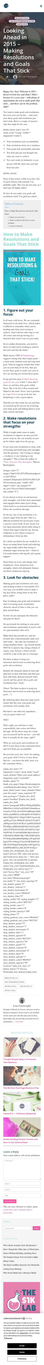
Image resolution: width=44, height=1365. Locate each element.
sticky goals (10, 990)
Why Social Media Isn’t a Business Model (19, 1272)
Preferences (22, 1359)
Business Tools (22, 18)
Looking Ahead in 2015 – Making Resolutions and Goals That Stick (18, 50)
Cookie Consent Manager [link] (12, 1318)
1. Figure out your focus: (16, 217)
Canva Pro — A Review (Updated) (19, 1113)
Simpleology (28, 355)
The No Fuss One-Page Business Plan (21, 1088)
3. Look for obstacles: (15, 226)
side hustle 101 (26, 986)
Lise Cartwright (22, 1005)
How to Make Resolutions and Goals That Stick (21, 212)
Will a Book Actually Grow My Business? (20, 1245)
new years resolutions (14, 982)
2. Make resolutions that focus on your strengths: (21, 221)
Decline (22, 1352)
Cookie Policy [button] (23, 1333)
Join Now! (19, 1021)
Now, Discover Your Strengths (17, 461)
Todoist (14, 394)
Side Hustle (22, 24)
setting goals (10, 986)
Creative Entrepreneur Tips (22, 21)
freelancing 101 (11, 978)
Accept (22, 1346)
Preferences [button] (8, 1338)
